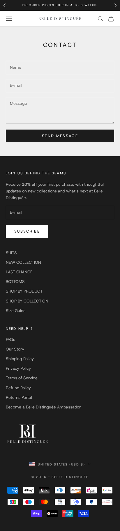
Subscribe (27, 231)
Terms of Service (22, 377)
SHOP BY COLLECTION (27, 301)
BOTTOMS (15, 281)
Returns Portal (19, 397)
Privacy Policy (18, 368)
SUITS (11, 252)
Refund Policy (18, 387)
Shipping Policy (20, 358)
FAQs (10, 339)
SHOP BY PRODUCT (24, 291)
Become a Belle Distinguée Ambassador (43, 407)
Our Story (15, 349)
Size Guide (16, 310)
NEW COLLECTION (23, 262)
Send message (60, 135)
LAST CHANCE (19, 272)
